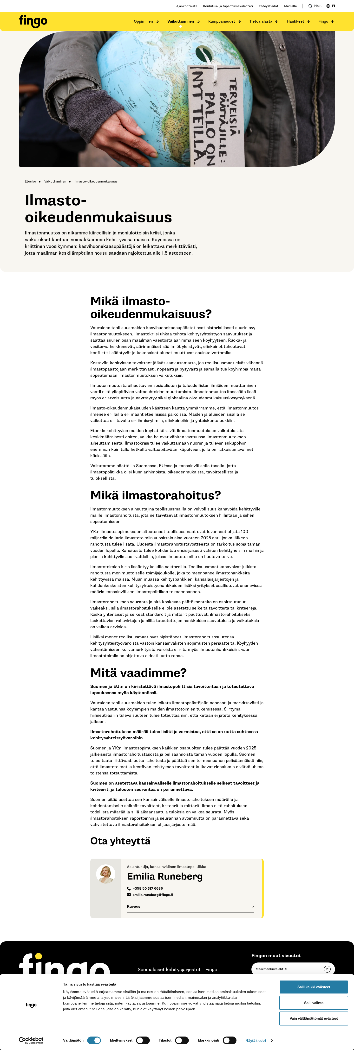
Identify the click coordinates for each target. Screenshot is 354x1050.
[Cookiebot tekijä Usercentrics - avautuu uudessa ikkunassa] (31, 1040)
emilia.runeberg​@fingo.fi (153, 895)
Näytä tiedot (255, 1040)
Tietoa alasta (260, 21)
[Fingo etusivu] (33, 21)
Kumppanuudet (221, 21)
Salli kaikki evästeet (313, 987)
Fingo (323, 21)
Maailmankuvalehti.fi (271, 969)
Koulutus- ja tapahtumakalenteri (228, 6)
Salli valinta (313, 1003)
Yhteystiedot (268, 6)
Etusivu (30, 181)
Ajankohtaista (186, 6)
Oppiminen (143, 21)
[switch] (143, 1040)
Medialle (290, 6)
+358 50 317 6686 (148, 888)
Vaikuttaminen (180, 21)
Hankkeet (295, 21)
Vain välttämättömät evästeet (314, 1018)
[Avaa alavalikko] (157, 21)
